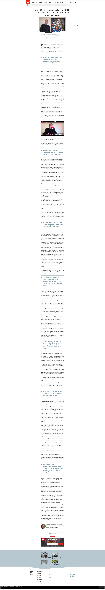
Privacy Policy (50, 579)
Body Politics (45, 2)
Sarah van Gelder (44, 41)
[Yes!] (28, 2)
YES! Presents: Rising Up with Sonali (50, 5)
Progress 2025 (37, 5)
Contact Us (50, 580)
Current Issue (39, 581)
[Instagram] (74, 574)
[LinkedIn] (72, 576)
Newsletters (61, 2)
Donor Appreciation (57, 572)
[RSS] (74, 576)
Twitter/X (52, 527)
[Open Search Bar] (68, 2)
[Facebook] (70, 574)
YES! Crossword (59, 5)
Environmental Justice (34, 2)
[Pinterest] (70, 576)
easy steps (54, 533)
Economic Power (57, 2)
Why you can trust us (61, 38)
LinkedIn (57, 527)
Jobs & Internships (49, 577)
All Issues (65, 572)
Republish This (52, 535)
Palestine (42, 5)
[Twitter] (72, 574)
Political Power (51, 2)
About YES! (50, 572)
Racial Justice (40, 2)
